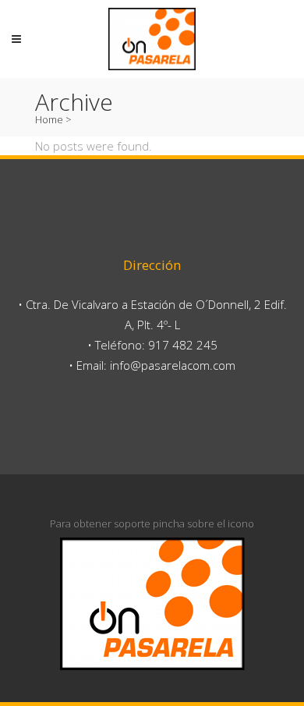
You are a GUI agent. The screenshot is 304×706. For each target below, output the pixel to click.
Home (49, 119)
